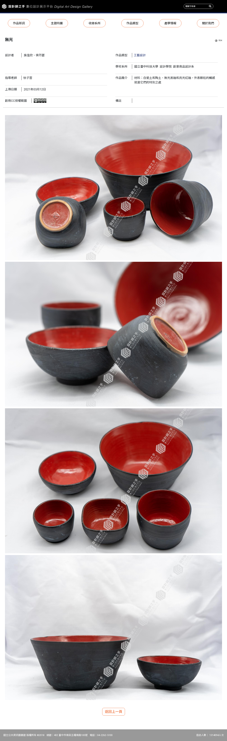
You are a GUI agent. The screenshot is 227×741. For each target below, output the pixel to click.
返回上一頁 (113, 712)
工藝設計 (140, 55)
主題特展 (57, 23)
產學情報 (170, 23)
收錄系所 (95, 23)
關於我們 (208, 23)
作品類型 (132, 23)
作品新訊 (19, 23)
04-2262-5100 (105, 735)
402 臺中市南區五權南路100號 (71, 735)
